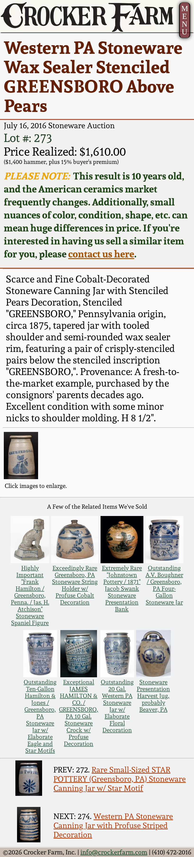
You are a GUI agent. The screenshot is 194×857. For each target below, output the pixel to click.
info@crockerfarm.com (113, 852)
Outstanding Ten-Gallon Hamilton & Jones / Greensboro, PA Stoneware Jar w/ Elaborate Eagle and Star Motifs (40, 716)
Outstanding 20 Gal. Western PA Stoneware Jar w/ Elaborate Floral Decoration (117, 706)
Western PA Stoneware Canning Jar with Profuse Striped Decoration (113, 825)
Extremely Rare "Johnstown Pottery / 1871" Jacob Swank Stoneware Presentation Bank (122, 589)
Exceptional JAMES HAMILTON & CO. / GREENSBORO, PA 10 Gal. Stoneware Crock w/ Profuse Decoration (78, 713)
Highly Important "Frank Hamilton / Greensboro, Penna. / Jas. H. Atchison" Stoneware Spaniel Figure (30, 595)
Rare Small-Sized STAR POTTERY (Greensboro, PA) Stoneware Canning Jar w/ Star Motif (119, 779)
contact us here (101, 253)
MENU (184, 20)
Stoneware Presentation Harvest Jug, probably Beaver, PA (153, 696)
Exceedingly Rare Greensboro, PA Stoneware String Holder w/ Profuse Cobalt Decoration (75, 585)
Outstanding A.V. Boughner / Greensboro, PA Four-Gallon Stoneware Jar (164, 585)
